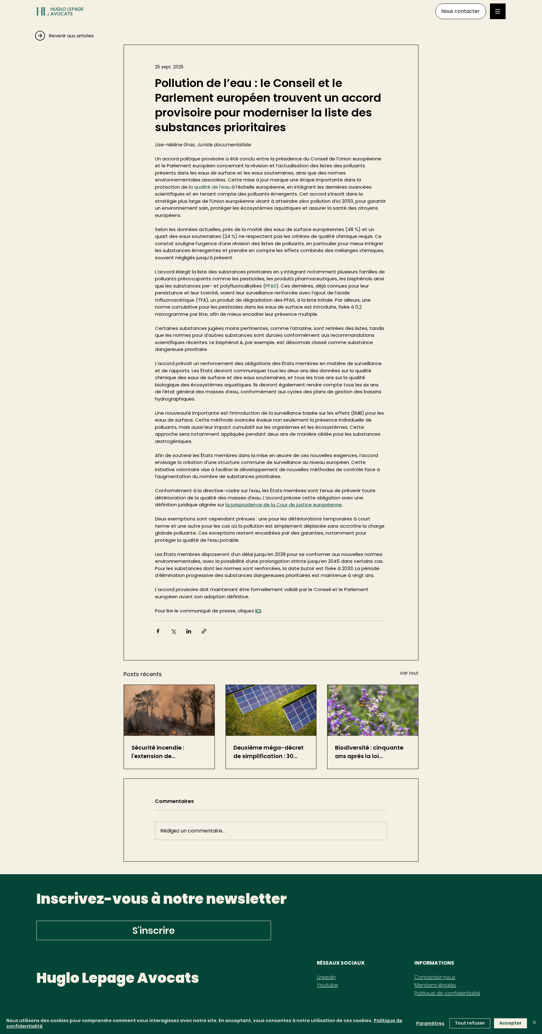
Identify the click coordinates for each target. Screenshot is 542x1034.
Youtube (327, 985)
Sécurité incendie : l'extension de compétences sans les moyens (163, 752)
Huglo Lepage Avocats (117, 978)
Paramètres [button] (430, 1023)
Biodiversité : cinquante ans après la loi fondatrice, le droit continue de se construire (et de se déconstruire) (372, 752)
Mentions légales (435, 985)
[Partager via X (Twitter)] (173, 631)
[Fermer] (534, 1023)
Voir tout (409, 673)
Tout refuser (470, 1023)
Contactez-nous (434, 977)
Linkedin (326, 977)
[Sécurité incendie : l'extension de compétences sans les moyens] (169, 710)
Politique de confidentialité (447, 993)
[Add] (87, 33)
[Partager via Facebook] (158, 631)
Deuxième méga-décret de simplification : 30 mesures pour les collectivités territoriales (268, 752)
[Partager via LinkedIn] (189, 631)
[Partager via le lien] (204, 631)
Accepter (510, 1023)
